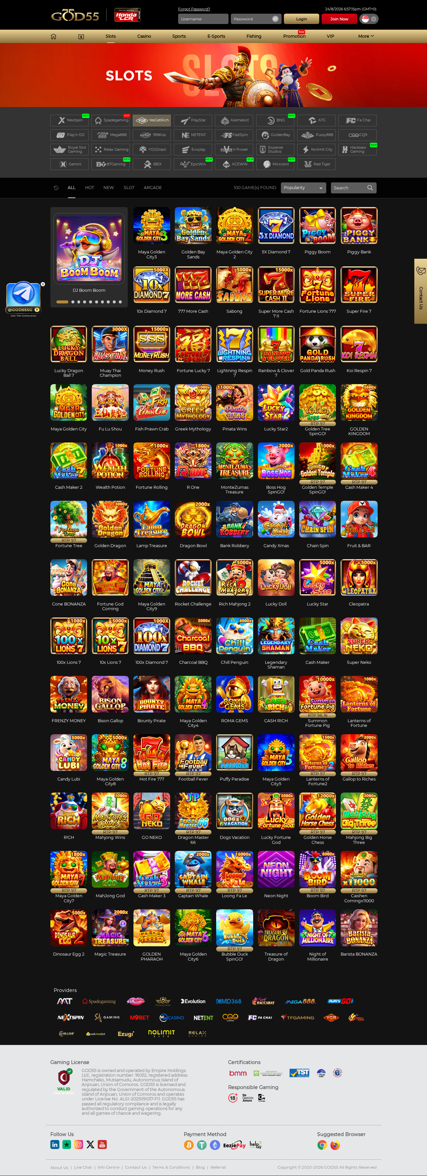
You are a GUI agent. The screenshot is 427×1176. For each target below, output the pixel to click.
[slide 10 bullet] (120, 301)
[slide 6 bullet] (96, 301)
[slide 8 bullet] (108, 301)
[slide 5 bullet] (90, 301)
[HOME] (53, 36)
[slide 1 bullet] (62, 301)
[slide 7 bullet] (102, 301)
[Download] (81, 36)
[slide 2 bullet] (72, 301)
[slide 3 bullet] (78, 301)
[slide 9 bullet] (114, 301)
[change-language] (369, 19)
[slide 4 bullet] (84, 301)
